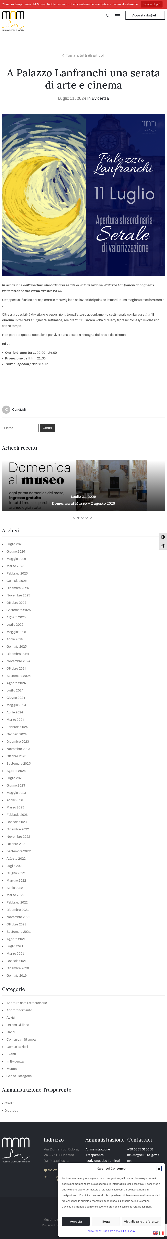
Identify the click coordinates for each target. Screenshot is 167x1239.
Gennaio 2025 (17, 646)
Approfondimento (19, 1010)
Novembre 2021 (18, 917)
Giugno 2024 (16, 697)
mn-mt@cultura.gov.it (143, 1155)
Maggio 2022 (16, 880)
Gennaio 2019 (17, 975)
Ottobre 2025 (16, 602)
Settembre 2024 (19, 675)
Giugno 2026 (16, 551)
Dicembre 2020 (18, 968)
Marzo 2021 (15, 953)
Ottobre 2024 (16, 668)
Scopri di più (151, 4)
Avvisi (11, 1017)
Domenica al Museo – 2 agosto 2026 (83, 503)
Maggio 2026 (16, 559)
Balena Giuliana (18, 1025)
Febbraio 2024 (17, 727)
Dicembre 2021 (18, 909)
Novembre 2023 (18, 749)
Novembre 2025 (18, 595)
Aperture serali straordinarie (27, 1003)
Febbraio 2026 (17, 573)
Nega (106, 1221)
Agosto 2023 (16, 771)
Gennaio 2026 (17, 580)
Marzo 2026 (15, 566)
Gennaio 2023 (17, 822)
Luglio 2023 (15, 778)
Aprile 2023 (15, 800)
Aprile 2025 (15, 639)
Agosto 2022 (16, 858)
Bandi (11, 1032)
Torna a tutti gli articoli (85, 55)
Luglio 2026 (15, 544)
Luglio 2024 (15, 690)
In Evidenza (98, 98)
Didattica (11, 1110)
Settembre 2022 (19, 851)
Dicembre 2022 (18, 829)
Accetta (76, 1221)
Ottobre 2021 (16, 924)
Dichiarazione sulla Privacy (119, 1231)
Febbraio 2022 (17, 902)
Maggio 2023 (16, 792)
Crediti (9, 1103)
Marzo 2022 (15, 895)
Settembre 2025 (19, 610)
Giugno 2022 (16, 873)
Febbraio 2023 (17, 814)
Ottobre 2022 (16, 844)
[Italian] (161, 1233)
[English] (156, 1233)
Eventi (11, 1054)
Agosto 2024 (16, 683)
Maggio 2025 (16, 632)
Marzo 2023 (15, 807)
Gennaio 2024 (17, 734)
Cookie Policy (93, 1231)
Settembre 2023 (19, 763)
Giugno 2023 (16, 785)
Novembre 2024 (19, 661)
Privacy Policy (52, 1225)
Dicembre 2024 (18, 654)
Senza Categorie (19, 1076)
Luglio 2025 (15, 624)
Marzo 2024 (15, 719)
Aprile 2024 (15, 712)
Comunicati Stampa (21, 1039)
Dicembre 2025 (18, 588)
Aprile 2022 (15, 887)
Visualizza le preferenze (141, 1221)
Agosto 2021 (16, 939)
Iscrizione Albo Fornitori (103, 1160)
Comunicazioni (17, 1047)
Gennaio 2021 (17, 961)
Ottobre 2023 (16, 756)
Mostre (12, 1068)
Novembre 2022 (18, 836)
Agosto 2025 (16, 617)
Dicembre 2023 (18, 741)
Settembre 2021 (19, 931)
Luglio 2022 (15, 866)
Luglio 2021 (15, 946)
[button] (159, 1168)
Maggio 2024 (16, 705)
